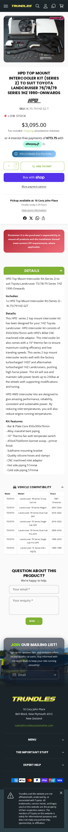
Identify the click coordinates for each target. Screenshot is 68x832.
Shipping (28, 130)
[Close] (61, 792)
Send (32, 621)
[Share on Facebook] (25, 218)
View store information (34, 210)
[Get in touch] (53, 6)
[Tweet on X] (31, 218)
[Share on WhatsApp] (37, 218)
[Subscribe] (55, 674)
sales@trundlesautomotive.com (34, 725)
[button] (6, 6)
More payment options (34, 186)
